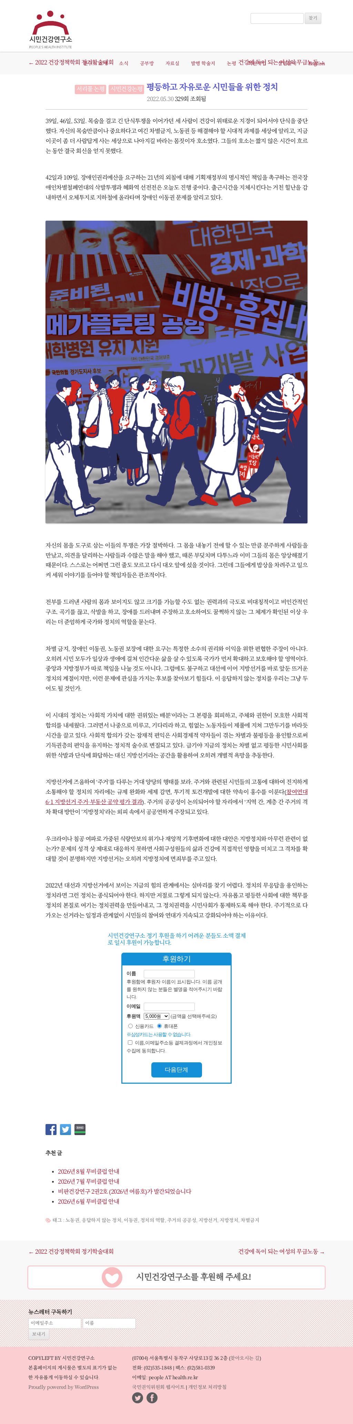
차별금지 (250, 1220)
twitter (137, 1397)
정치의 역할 (152, 1220)
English (316, 64)
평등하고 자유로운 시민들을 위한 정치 (212, 87)
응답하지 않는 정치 (101, 1220)
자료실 (172, 64)
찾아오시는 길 (245, 1358)
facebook (152, 1397)
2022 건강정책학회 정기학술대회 (70, 1251)
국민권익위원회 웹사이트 (158, 1387)
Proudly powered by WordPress (63, 1387)
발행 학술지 (203, 64)
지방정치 (229, 1220)
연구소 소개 (95, 64)
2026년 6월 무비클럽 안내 (88, 1202)
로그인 (260, 9)
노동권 (72, 1220)
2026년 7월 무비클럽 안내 (88, 1182)
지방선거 (208, 1220)
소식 (123, 64)
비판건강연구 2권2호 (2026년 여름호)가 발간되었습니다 (124, 1192)
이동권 (131, 1220)
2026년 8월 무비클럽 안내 (88, 1172)
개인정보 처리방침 (207, 1387)
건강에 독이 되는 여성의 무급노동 (281, 1251)
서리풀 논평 (90, 89)
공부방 (147, 64)
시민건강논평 (126, 89)
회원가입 (257, 64)
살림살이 (287, 64)
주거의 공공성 (181, 1220)
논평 (231, 64)
